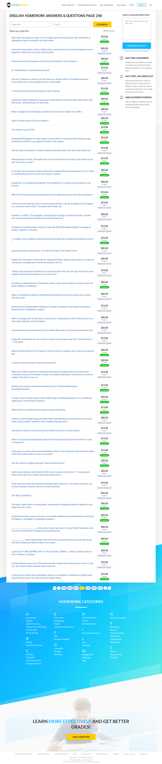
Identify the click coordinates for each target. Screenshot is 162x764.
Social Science (116, 654)
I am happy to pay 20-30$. (23, 129)
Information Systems (91, 633)
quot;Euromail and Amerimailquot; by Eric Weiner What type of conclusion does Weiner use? (52, 330)
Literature (86, 645)
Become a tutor (61, 754)
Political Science (117, 633)
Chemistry (30, 657)
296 (70, 588)
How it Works (68, 5)
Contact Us (86, 754)
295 (64, 588)
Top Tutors (121, 5)
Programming (115, 639)
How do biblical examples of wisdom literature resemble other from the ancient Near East (51, 150)
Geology (57, 651)
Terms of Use (129, 754)
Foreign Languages (62, 639)
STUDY (19, 5)
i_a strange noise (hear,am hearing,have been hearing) (35, 91)
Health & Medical (89, 618)
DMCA (116, 754)
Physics (113, 630)
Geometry (58, 654)
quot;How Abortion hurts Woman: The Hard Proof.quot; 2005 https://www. (44, 251)
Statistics (114, 657)
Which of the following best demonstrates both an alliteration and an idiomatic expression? (52, 194)
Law (83, 642)
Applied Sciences (33, 624)
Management (87, 654)
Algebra (29, 621)
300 (94, 588)
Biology (29, 642)
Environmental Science (63, 627)
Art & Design (31, 630)
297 (76, 588)
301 (100, 588)
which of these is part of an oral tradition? (30, 121)
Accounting (31, 618)
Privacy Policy (102, 754)
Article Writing (32, 633)
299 (88, 588)
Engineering (59, 621)
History (85, 621)
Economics (59, 618)
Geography (58, 648)
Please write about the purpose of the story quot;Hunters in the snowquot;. (44, 61)
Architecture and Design (36, 627)
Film (56, 636)
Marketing (86, 658)
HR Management (89, 624)
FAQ (131, 5)
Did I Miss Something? (22, 495)
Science (113, 651)
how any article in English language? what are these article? (38, 463)
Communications (33, 660)
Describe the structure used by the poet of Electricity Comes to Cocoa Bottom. (46, 430)
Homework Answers (86, 5)
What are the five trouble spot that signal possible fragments (38, 410)
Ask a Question (107, 5)
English (57, 624)
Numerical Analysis (118, 618)
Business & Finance (34, 645)
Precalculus (115, 636)
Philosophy (114, 627)
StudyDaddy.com (87, 757)
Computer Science (34, 663)
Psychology (115, 642)
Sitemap (143, 754)
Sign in (142, 5)
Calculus (29, 654)
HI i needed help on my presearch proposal (30, 70)
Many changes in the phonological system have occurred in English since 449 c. (47, 112)
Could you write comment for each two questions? (34, 363)
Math (84, 661)
